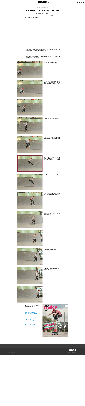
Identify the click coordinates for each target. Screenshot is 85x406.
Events (34, 5)
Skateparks (55, 5)
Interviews (47, 345)
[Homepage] (72, 350)
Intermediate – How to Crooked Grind (31, 316)
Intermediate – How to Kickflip (30, 317)
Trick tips (49, 5)
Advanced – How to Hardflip (30, 324)
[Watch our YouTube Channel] (79, 2)
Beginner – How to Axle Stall (30, 312)
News (26, 5)
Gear (38, 5)
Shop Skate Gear (61, 5)
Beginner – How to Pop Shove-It (31, 313)
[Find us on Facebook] (77, 2)
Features (30, 5)
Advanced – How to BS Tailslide (31, 321)
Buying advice (43, 5)
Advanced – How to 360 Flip (30, 319)
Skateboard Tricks (41, 7)
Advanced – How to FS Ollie (30, 323)
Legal (9, 352)
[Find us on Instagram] (81, 2)
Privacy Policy (13, 352)
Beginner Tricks (46, 7)
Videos (22, 5)
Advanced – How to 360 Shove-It (31, 320)
